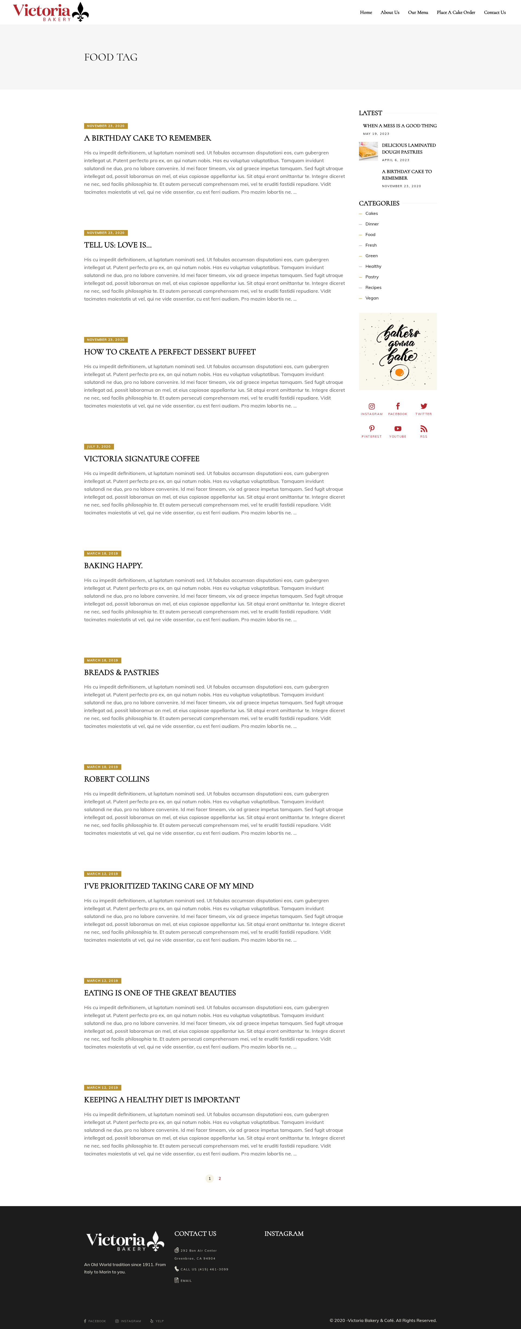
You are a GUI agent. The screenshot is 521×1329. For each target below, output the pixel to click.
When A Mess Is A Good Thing (400, 126)
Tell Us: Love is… (118, 245)
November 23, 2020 (106, 126)
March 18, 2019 (102, 553)
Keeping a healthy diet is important (162, 1100)
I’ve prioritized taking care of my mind (169, 886)
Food (371, 234)
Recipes (374, 287)
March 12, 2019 (102, 874)
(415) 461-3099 (213, 1269)
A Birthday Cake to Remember (147, 138)
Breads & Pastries (121, 672)
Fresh (371, 245)
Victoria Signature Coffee (141, 459)
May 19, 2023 (376, 134)
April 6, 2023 (396, 160)
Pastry (372, 276)
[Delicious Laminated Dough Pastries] (368, 151)
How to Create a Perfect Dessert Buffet (170, 352)
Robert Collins (117, 779)
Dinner (372, 224)
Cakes (372, 213)
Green (372, 255)
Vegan (372, 298)
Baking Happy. (113, 565)
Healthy (374, 266)
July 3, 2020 (99, 446)
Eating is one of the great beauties (160, 993)
